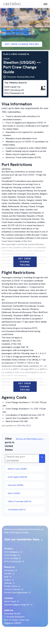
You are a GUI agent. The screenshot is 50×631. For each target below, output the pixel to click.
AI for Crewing (11, 558)
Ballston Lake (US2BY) (17, 469)
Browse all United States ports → (30, 439)
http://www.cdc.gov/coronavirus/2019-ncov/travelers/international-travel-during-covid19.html (21, 331)
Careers (9, 573)
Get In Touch (11, 601)
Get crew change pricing (22, 44)
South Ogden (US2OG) (17, 477)
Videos (8, 579)
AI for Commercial (12, 561)
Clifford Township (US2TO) (19, 501)
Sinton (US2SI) (14, 493)
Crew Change (10, 555)
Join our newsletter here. (23, 539)
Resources (9, 570)
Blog (7, 576)
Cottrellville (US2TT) (17, 509)
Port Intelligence (11, 552)
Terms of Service (12, 589)
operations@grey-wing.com (17, 604)
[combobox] (6, 458)
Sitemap (8, 583)
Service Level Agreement (16, 592)
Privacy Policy (10, 586)
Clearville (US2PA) (15, 485)
